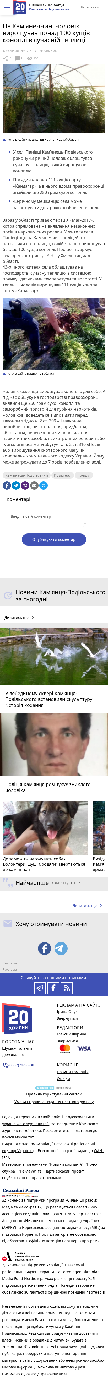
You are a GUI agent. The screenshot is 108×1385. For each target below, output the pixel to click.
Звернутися (67, 1018)
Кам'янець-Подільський (26, 475)
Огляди (63, 1078)
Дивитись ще (20, 618)
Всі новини (90, 7)
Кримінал (62, 475)
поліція (83, 475)
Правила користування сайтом (54, 1094)
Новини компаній (73, 1071)
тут (31, 1137)
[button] (7, 7)
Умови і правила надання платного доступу (54, 1101)
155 (33, 58)
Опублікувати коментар (53, 539)
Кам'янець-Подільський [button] (49, 9)
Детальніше (13, 1055)
